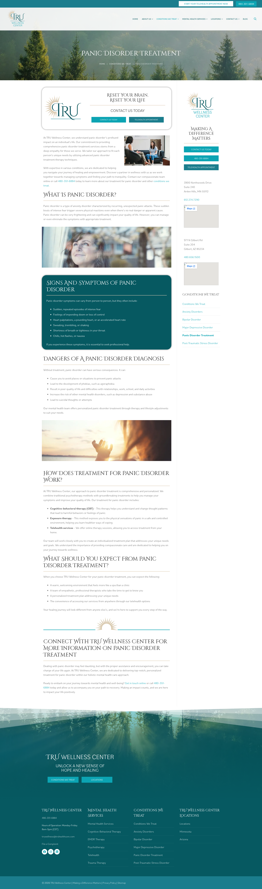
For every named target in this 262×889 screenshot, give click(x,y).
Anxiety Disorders (192, 311)
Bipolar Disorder (191, 319)
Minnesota (185, 831)
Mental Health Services (101, 823)
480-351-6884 (246, 3)
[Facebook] (44, 851)
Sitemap (122, 882)
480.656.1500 (192, 257)
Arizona (184, 839)
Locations (185, 823)
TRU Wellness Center (60, 882)
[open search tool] (255, 19)
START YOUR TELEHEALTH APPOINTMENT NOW (206, 3)
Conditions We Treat (120, 64)
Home (102, 64)
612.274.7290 (191, 199)
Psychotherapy (96, 847)
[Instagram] (51, 851)
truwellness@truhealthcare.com (58, 836)
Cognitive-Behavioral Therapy (104, 831)
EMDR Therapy (96, 839)
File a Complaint (50, 843)
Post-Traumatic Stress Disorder (200, 343)
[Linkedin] (57, 851)
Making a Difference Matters (87, 882)
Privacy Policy (109, 882)
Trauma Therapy (97, 862)
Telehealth (93, 855)
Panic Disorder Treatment (198, 335)
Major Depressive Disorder (197, 327)
